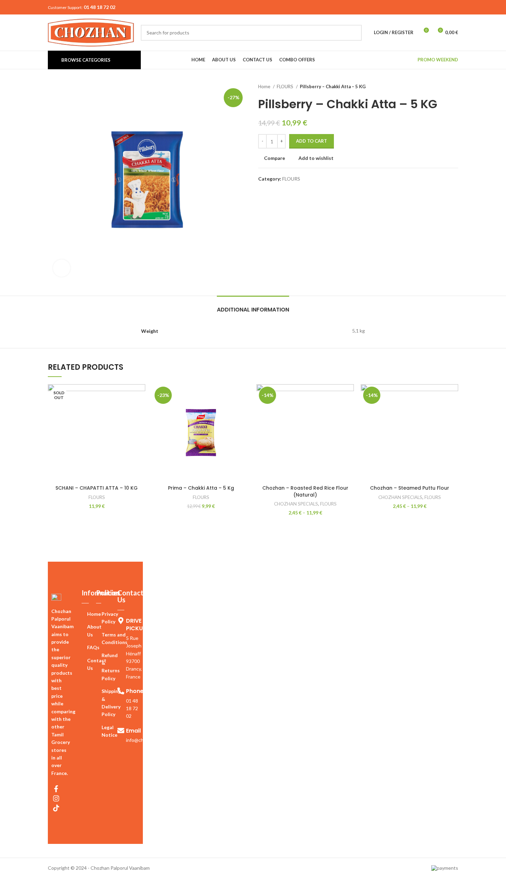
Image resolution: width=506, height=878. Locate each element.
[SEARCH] (354, 33)
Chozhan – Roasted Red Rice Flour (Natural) (305, 491)
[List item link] (89, 614)
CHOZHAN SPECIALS (296, 504)
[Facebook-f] (56, 789)
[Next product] (454, 86)
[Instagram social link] (446, 7)
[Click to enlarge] (61, 268)
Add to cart (311, 141)
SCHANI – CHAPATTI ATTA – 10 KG (96, 487)
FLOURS (285, 86)
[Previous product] (441, 86)
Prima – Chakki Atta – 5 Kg (201, 487)
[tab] (253, 306)
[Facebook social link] (437, 7)
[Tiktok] (56, 808)
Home (264, 86)
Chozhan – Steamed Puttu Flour (409, 487)
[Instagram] (56, 798)
